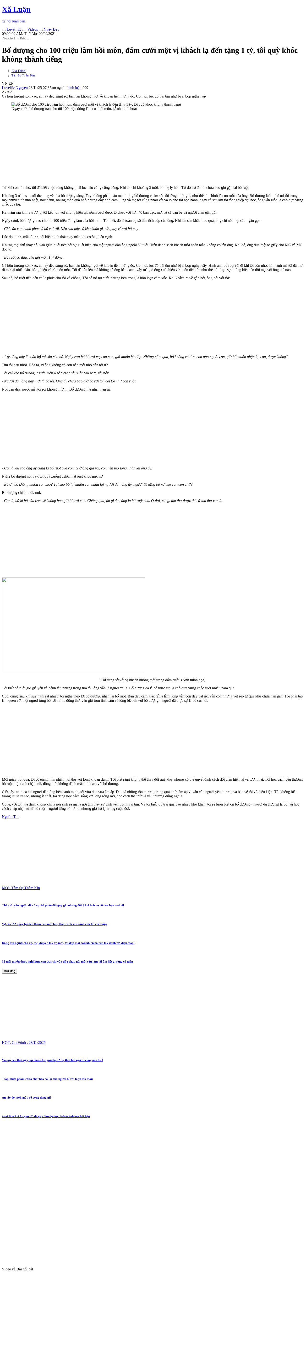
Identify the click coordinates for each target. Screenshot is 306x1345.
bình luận (74, 88)
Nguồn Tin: (10, 817)
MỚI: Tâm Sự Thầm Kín (21, 888)
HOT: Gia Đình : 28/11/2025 (24, 1042)
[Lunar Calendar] (41, 30)
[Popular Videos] (24, 30)
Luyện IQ (14, 29)
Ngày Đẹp (51, 29)
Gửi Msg (9, 971)
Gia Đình (18, 71)
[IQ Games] (4, 30)
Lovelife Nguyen (15, 88)
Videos (32, 29)
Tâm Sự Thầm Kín (23, 75)
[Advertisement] (145, 148)
